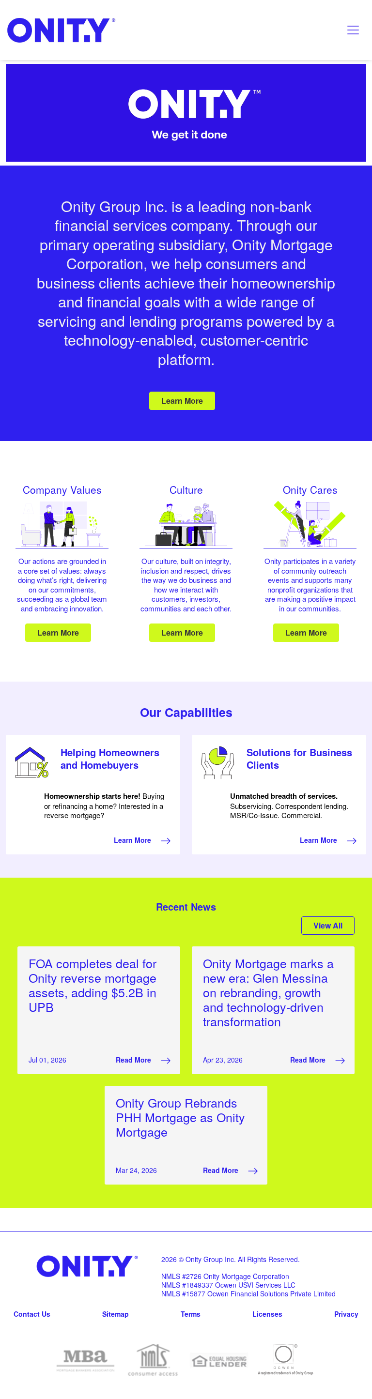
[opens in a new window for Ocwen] (285, 1360)
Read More (134, 1059)
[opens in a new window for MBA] (86, 1360)
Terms (191, 1314)
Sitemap (115, 1314)
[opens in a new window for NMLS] (153, 1360)
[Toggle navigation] (353, 30)
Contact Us (32, 1314)
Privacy (346, 1314)
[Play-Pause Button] (186, 160)
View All (327, 925)
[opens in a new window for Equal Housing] (219, 1360)
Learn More (182, 400)
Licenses (267, 1314)
